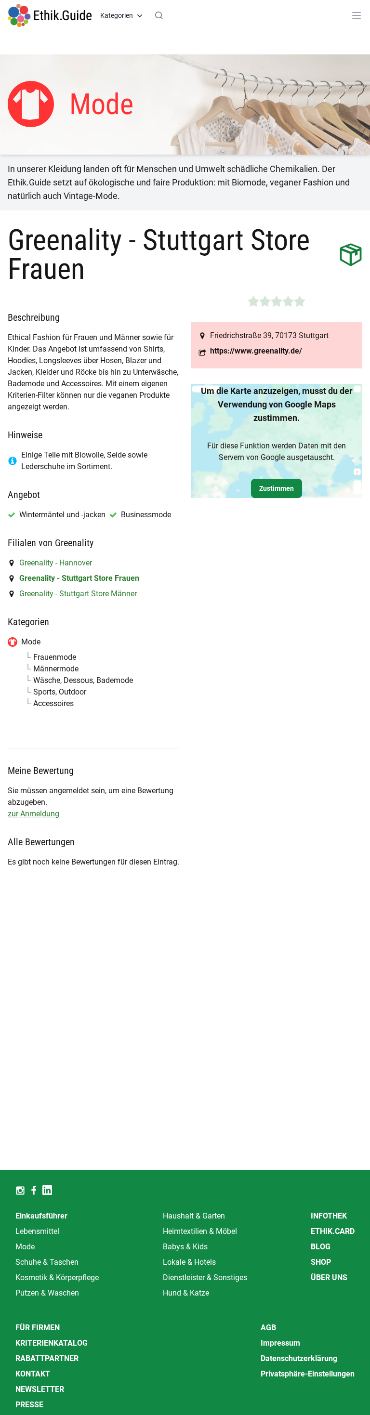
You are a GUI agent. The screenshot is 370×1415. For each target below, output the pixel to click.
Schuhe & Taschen (47, 1262)
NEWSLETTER (39, 1389)
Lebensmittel (37, 1231)
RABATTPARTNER (47, 1358)
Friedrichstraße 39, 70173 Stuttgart (269, 335)
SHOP (321, 1262)
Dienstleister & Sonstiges (205, 1277)
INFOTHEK (329, 1215)
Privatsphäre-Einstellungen (308, 1373)
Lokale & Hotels (189, 1262)
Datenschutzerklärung (299, 1358)
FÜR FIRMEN (37, 1327)
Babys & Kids (185, 1246)
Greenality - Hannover (55, 562)
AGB (268, 1327)
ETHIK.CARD (333, 1231)
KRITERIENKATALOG (51, 1343)
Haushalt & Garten (194, 1215)
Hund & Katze (186, 1292)
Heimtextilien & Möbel (200, 1231)
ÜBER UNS (329, 1277)
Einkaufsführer (41, 1215)
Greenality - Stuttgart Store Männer (78, 593)
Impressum (280, 1343)
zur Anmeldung (33, 813)
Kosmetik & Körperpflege (57, 1277)
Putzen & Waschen (47, 1292)
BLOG (320, 1246)
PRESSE (29, 1404)
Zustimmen (276, 488)
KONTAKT (32, 1373)
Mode (25, 1246)
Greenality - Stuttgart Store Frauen (79, 578)
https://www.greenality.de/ (256, 350)
